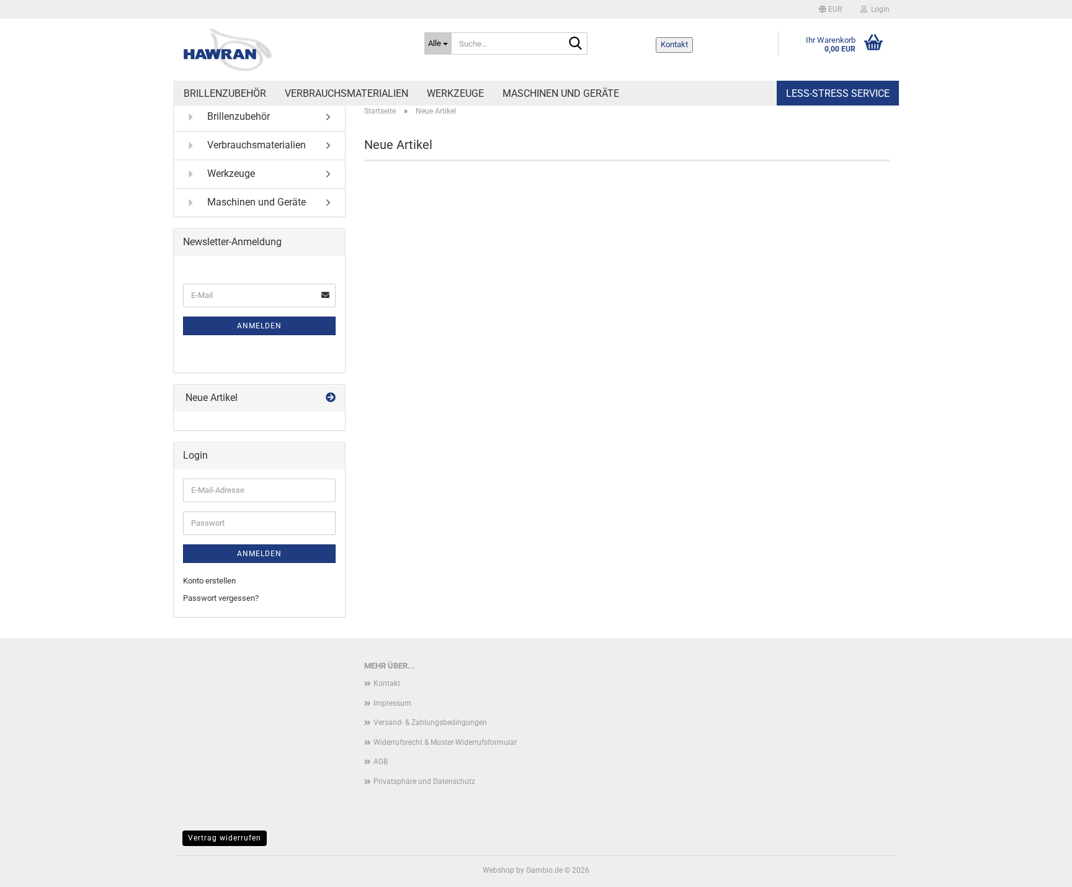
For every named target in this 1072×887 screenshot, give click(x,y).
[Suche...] (575, 44)
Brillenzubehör (225, 93)
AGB (380, 761)
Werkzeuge (455, 93)
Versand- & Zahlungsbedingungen (430, 722)
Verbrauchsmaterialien (346, 93)
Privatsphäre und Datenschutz (424, 781)
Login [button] (878, 9)
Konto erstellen (209, 580)
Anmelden (259, 326)
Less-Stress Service (838, 93)
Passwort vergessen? (221, 598)
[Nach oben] (1037, 868)
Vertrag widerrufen (224, 838)
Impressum (392, 703)
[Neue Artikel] (331, 398)
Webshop (498, 870)
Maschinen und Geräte (560, 93)
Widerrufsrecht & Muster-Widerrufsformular (445, 742)
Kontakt (674, 44)
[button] (830, 9)
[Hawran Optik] (294, 50)
